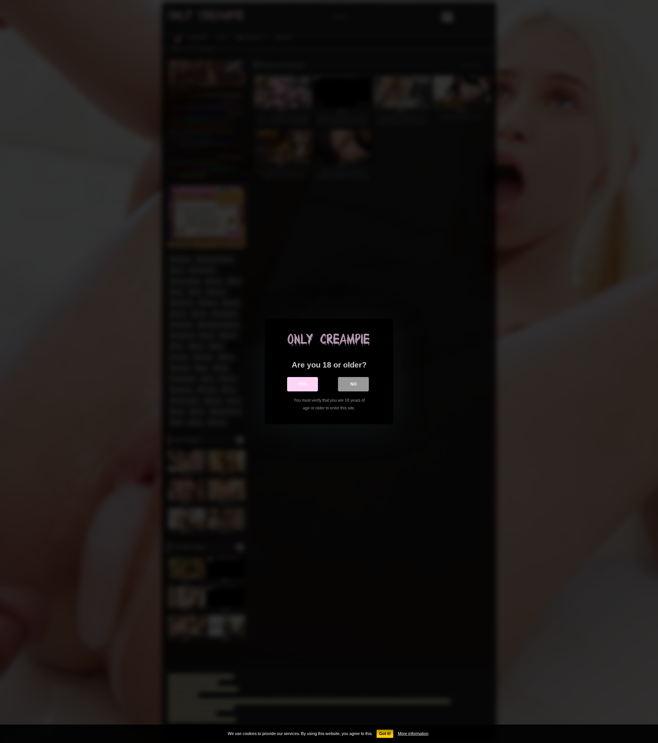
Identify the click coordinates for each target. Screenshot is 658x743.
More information (413, 733)
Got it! (385, 733)
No (353, 384)
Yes (302, 384)
